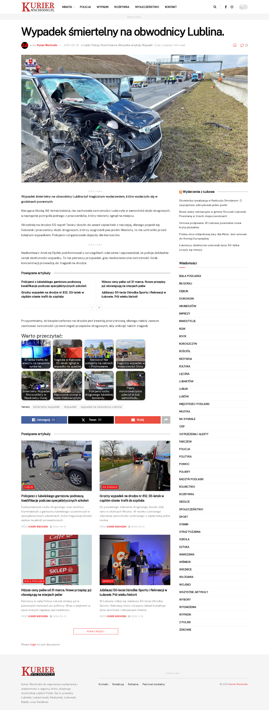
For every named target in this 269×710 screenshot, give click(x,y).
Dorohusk (186, 298)
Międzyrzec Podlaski (194, 404)
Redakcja (118, 684)
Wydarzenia (187, 607)
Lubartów (186, 381)
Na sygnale (110, 487)
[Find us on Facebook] (226, 7)
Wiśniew (185, 562)
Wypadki (103, 7)
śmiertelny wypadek (46, 406)
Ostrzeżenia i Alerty (194, 434)
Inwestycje (187, 321)
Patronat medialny (154, 684)
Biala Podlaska (34, 581)
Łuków (184, 396)
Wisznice (185, 569)
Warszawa (186, 554)
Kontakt (171, 7)
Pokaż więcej (95, 631)
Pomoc (184, 464)
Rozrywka (121, 7)
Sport (183, 517)
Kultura (184, 366)
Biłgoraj (185, 283)
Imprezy (108, 581)
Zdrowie (185, 629)
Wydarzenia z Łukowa (198, 192)
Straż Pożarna (108, 45)
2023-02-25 (71, 45)
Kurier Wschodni (47, 45)
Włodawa (186, 577)
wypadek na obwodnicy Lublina (101, 406)
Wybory (185, 599)
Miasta (67, 7)
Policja (85, 7)
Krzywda (185, 359)
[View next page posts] (99, 307)
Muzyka (184, 411)
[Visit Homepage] (38, 7)
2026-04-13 (59, 526)
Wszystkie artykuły (129, 45)
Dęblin (183, 291)
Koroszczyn (188, 343)
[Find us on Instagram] (232, 7)
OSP (182, 426)
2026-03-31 (138, 526)
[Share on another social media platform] (166, 420)
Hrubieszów (187, 306)
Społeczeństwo (147, 7)
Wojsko (185, 584)
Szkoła (184, 539)
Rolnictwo (187, 486)
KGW (182, 328)
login (33, 644)
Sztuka (184, 547)
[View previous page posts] (92, 307)
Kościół (185, 351)
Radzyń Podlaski (191, 479)
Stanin (183, 524)
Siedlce (184, 501)
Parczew (185, 441)
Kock (182, 336)
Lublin (87, 45)
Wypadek (70, 406)
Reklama (133, 684)
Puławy (184, 471)
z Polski (185, 622)
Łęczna (184, 374)
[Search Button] (214, 7)
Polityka (185, 456)
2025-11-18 (137, 616)
